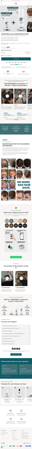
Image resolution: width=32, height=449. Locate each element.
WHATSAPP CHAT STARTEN (16, 354)
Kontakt (14, 423)
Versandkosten (6, 48)
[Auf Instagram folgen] (1, 443)
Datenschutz (14, 436)
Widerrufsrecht (14, 438)
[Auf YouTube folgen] (3, 443)
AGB (13, 435)
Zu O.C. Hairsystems (15, 439)
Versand (13, 432)
